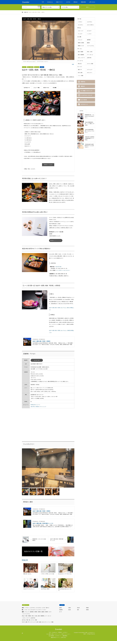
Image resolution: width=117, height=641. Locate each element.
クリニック (80, 39)
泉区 (78, 609)
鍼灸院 (88, 42)
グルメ (24, 67)
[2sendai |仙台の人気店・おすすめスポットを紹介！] (26, 2)
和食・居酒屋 (80, 51)
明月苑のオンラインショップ (55, 240)
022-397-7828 (58, 266)
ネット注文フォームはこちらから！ (63, 270)
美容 (80, 18)
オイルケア (89, 30)
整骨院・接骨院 (81, 42)
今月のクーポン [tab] (46, 87)
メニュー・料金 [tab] (36, 87)
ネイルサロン (80, 24)
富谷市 (78, 607)
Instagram (22, 633)
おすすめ (68, 2)
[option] (48, 40)
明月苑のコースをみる (48, 164)
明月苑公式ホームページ (35, 404)
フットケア (80, 33)
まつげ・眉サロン (90, 24)
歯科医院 (88, 39)
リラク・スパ (80, 30)
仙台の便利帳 (51, 635)
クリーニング (89, 69)
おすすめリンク (58, 635)
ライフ (80, 66)
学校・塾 (79, 63)
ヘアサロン (80, 21)
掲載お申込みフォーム (55, 637)
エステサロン (89, 21)
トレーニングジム (90, 45)
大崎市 (69, 607)
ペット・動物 (80, 75)
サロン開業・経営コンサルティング (53, 634)
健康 (80, 36)
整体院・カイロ (81, 45)
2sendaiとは (50, 2)
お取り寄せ (36, 67)
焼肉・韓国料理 (30, 67)
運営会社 (76, 2)
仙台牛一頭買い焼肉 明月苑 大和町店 (41, 341)
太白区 (69, 609)
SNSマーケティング (65, 634)
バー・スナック (90, 54)
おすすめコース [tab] (27, 87)
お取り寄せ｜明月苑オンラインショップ (38, 406)
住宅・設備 (80, 72)
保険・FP (80, 69)
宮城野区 (61, 609)
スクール (81, 60)
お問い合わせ (92, 2)
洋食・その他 (89, 51)
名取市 (60, 607)
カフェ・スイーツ (81, 57)
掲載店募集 (83, 2)
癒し (80, 27)
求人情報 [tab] (54, 87)
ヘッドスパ (89, 33)
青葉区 (42, 67)
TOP (43, 2)
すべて (60, 611)
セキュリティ (89, 72)
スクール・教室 (90, 63)
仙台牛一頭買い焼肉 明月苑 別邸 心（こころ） (43, 523)
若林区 (87, 609)
